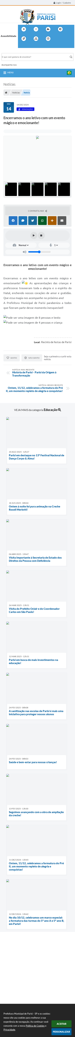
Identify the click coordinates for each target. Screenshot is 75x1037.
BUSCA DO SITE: (12, 51)
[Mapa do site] (36, 38)
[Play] (33, 235)
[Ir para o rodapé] (29, 46)
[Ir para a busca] (21, 46)
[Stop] (41, 235)
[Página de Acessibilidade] (48, 38)
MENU (10, 72)
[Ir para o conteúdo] (58, 39)
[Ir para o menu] (65, 39)
